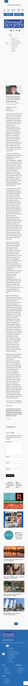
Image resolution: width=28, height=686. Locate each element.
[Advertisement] (14, 67)
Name (8, 456)
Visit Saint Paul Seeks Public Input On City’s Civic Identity (13, 560)
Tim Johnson (16, 103)
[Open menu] (7, 43)
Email (8, 462)
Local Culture (13, 104)
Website (8, 469)
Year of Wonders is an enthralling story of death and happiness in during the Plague (14, 412)
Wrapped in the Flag (11, 415)
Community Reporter (7, 640)
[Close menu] (10, 35)
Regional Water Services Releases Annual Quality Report (12, 614)
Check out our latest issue (14, 5)
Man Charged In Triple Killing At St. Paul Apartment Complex (13, 595)
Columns (8, 418)
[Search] (16, 623)
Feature (8, 104)
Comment (9, 441)
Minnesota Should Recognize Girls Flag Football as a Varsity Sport (14, 577)
